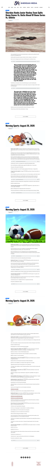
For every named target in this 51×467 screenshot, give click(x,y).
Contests (32, 7)
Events (15, 7)
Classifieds (28, 7)
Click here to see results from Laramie (17, 397)
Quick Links (41, 7)
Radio (18, 7)
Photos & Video (36, 7)
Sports (21, 7)
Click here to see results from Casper (16, 396)
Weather (12, 7)
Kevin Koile (10, 20)
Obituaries (24, 7)
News (9, 7)
